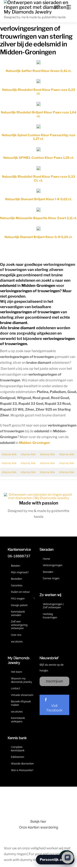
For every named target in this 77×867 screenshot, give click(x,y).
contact (15, 688)
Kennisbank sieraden (18, 613)
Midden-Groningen (34, 443)
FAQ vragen (18, 598)
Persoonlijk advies (55, 860)
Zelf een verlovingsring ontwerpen (19, 625)
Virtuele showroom (22, 695)
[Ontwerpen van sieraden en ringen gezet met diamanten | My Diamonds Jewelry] (38, 6)
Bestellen (16, 578)
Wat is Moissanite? (22, 770)
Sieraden (48, 571)
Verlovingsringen (52, 565)
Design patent (19, 605)
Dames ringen (51, 578)
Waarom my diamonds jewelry (21, 680)
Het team (16, 671)
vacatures (17, 641)
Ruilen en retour (20, 591)
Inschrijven (54, 681)
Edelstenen (17, 756)
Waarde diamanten (22, 763)
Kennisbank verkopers (18, 720)
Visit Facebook (54, 708)
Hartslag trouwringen (50, 616)
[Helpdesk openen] (68, 858)
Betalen (15, 565)
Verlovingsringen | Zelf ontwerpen (53, 606)
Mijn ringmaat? (20, 572)
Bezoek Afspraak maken (21, 703)
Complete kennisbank (17, 749)
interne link (9, 454)
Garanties (16, 585)
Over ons (16, 634)
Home (46, 558)
